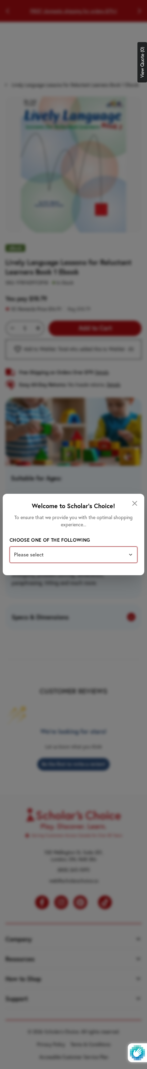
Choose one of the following (50, 540)
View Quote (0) (142, 62)
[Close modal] (135, 503)
